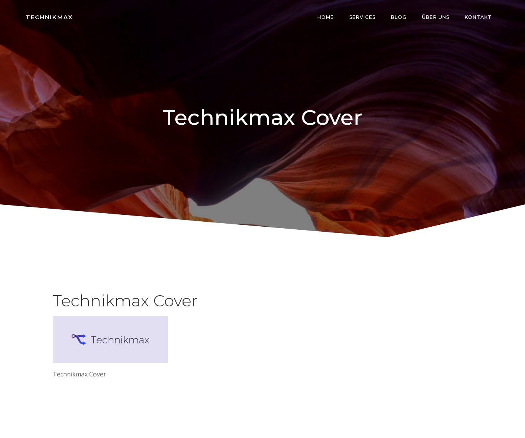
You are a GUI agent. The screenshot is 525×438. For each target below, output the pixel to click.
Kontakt (478, 17)
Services (362, 17)
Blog (399, 17)
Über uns (435, 17)
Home (325, 17)
